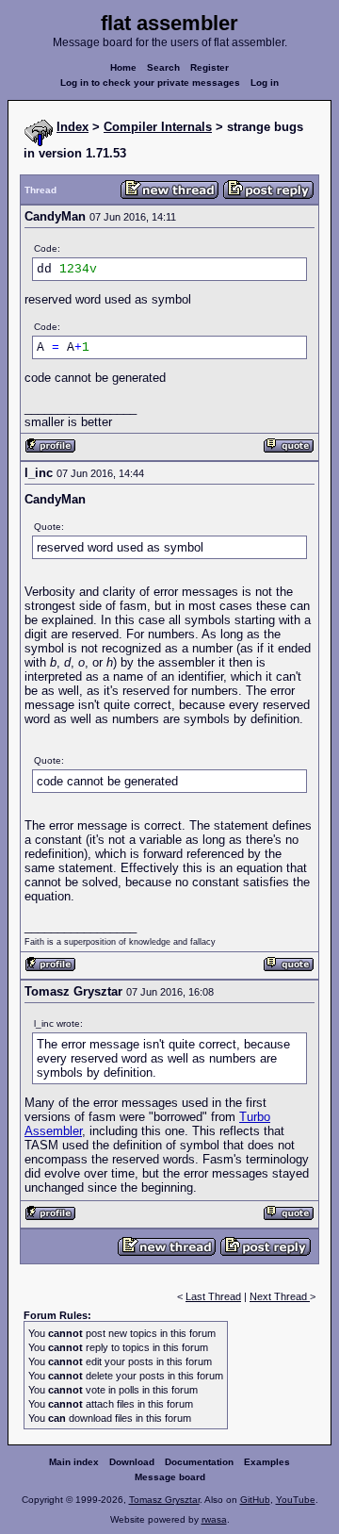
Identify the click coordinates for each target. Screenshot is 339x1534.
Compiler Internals (158, 127)
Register (209, 67)
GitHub (255, 1499)
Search (163, 67)
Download (131, 1462)
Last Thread (213, 1296)
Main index (74, 1462)
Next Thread (280, 1296)
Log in (264, 82)
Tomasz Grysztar (164, 1499)
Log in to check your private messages (150, 82)
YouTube (295, 1499)
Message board (170, 1477)
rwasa (214, 1519)
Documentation (199, 1462)
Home (123, 67)
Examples (267, 1462)
